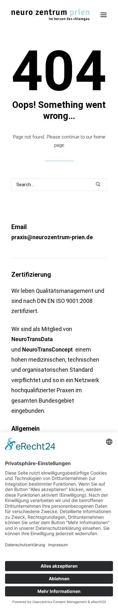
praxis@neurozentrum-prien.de (52, 237)
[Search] (59, 184)
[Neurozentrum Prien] (50, 15)
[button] (103, 15)
